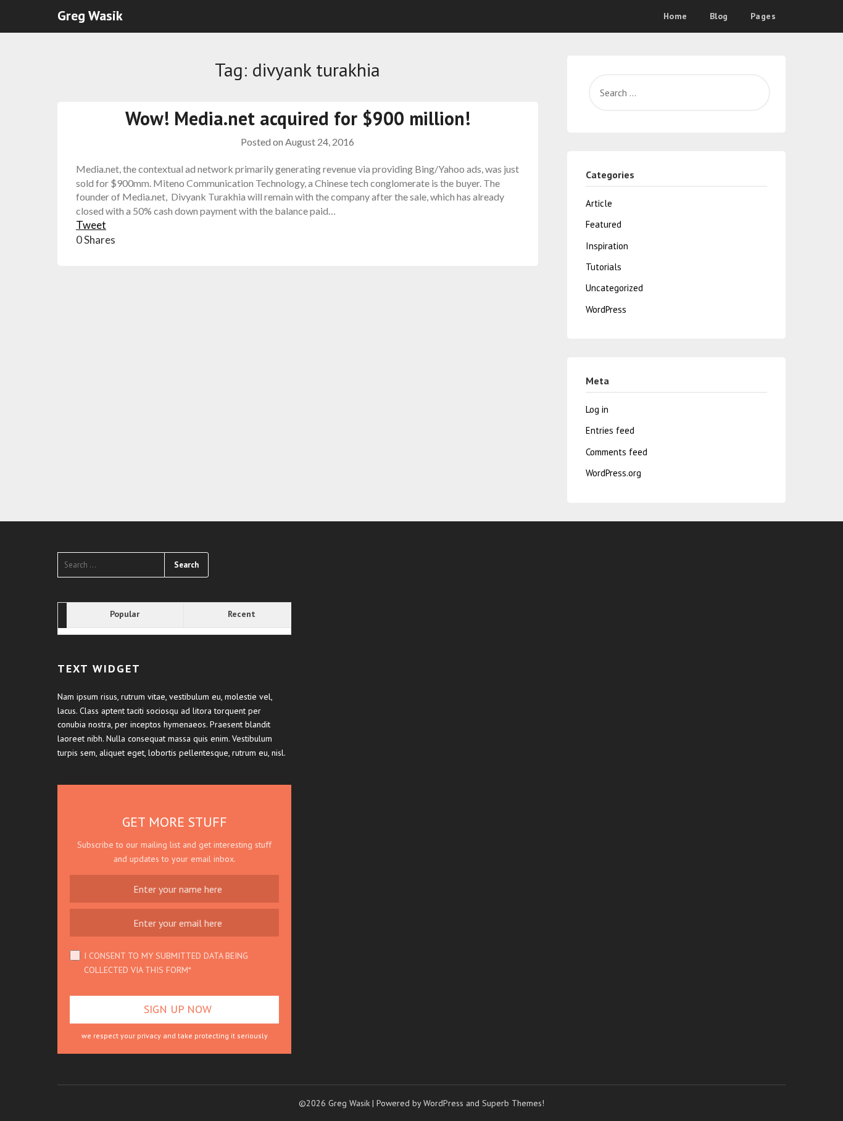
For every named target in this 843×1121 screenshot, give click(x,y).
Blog (719, 16)
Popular (124, 613)
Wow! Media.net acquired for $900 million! (297, 118)
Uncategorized (614, 288)
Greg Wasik (90, 15)
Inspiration (607, 246)
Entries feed (610, 430)
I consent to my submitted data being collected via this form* (166, 962)
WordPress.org (613, 473)
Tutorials (603, 267)
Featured (603, 224)
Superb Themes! (513, 1103)
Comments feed (616, 452)
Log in (597, 409)
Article (599, 203)
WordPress (606, 309)
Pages (763, 16)
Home (675, 16)
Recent (241, 613)
